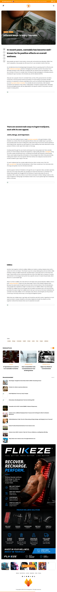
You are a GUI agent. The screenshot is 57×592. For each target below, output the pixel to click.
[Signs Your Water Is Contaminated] (46, 356)
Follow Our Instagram (29, 566)
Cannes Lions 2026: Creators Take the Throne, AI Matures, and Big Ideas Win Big (28, 432)
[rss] (34, 576)
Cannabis (6, 32)
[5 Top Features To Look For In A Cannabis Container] (11, 356)
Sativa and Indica (14, 283)
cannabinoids (12, 164)
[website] (32, 576)
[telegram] (4, 58)
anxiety (9, 341)
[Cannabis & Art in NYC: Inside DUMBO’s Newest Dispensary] (5, 408)
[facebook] (4, 49)
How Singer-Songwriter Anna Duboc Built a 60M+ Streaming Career (25, 380)
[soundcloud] (30, 576)
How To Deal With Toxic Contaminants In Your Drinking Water (28, 368)
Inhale (29, 341)
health (24, 341)
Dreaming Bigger (28, 364)
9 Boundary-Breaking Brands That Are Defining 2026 (21, 400)
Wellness (11, 32)
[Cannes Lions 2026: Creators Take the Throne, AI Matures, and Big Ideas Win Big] (5, 433)
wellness (46, 341)
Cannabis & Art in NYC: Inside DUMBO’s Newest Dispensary (23, 406)
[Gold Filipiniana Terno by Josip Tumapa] (5, 395)
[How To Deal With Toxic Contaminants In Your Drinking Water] (28, 356)
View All (52, 377)
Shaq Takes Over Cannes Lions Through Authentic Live (22, 438)
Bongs (13, 341)
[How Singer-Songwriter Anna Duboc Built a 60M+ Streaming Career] (5, 382)
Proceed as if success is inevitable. (21, 1)
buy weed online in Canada (18, 83)
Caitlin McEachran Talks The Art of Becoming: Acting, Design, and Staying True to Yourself (30, 419)
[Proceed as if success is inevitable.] (13, 1)
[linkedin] (4, 61)
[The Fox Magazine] (28, 5)
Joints (33, 341)
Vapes (41, 341)
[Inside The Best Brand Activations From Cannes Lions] (5, 427)
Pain (37, 341)
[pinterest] (4, 55)
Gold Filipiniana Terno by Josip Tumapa (18, 393)
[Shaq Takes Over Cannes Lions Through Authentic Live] (5, 440)
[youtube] (28, 576)
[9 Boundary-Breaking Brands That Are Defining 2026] (5, 401)
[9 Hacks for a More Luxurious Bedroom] (5, 388)
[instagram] (26, 576)
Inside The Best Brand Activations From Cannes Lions (22, 425)
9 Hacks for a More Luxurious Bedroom (18, 387)
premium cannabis (33, 139)
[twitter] (4, 52)
